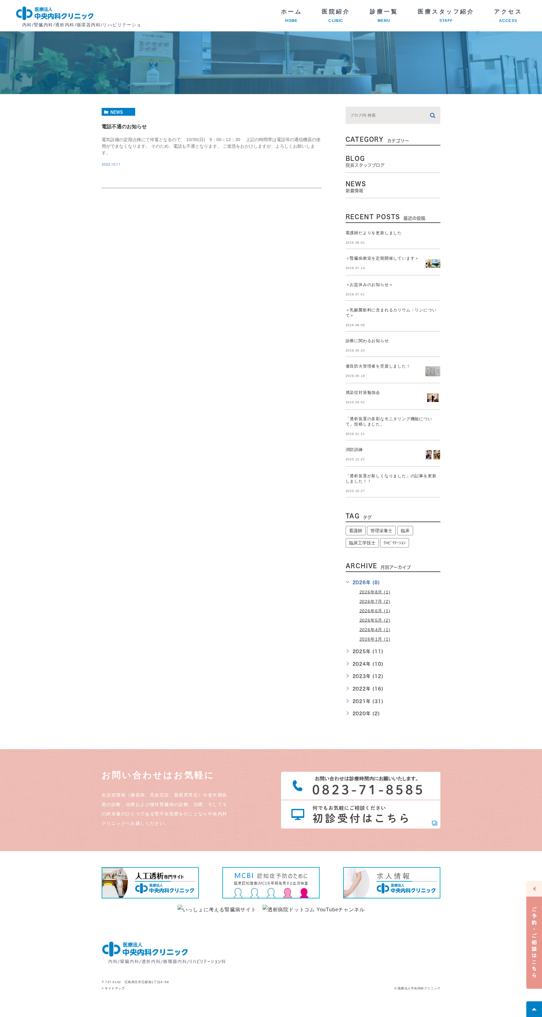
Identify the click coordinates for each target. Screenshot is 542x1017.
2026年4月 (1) (375, 629)
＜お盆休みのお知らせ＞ (369, 284)
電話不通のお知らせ (124, 126)
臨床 (405, 530)
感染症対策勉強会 (363, 392)
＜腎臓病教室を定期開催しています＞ (382, 258)
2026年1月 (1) (375, 639)
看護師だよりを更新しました (374, 232)
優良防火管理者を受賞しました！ (378, 366)
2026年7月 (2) (375, 601)
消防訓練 (354, 449)
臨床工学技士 (362, 542)
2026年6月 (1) (375, 610)
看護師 (355, 530)
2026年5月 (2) (375, 619)
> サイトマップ (113, 988)
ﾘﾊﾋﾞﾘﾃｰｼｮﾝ (395, 542)
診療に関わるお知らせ (367, 340)
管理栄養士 (381, 530)
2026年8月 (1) (375, 591)
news (116, 112)
